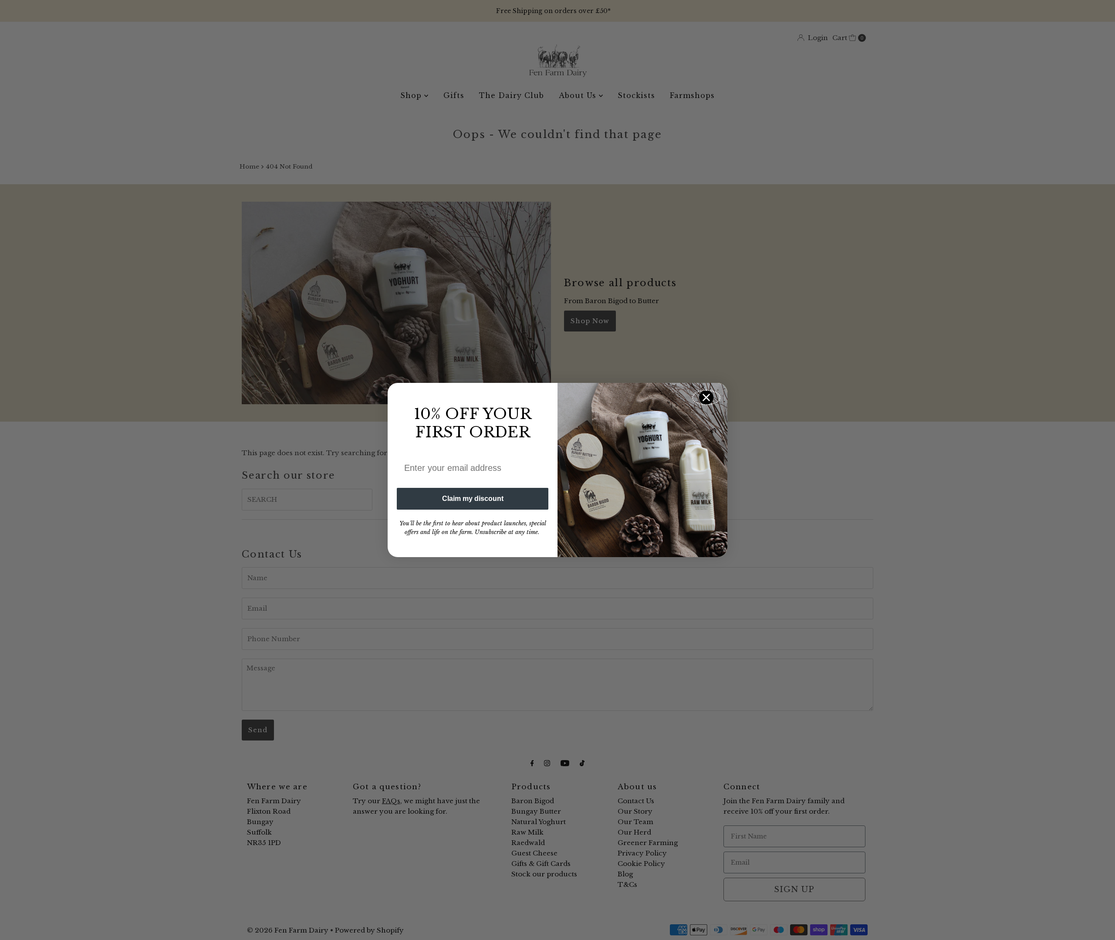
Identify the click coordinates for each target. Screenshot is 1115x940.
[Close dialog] (706, 397)
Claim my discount (472, 498)
